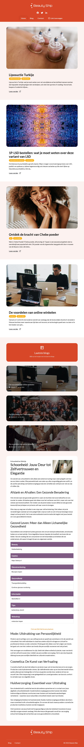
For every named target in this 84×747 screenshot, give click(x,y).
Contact (41, 18)
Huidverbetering (17, 549)
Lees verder (13, 91)
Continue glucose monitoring (21, 587)
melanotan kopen (17, 621)
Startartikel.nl (16, 599)
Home (23, 18)
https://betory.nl (17, 560)
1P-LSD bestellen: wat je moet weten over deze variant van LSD (41, 154)
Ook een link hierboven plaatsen (42, 629)
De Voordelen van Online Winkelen (22, 414)
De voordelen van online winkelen (32, 312)
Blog (31, 18)
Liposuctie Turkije (21, 75)
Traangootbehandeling (19, 583)
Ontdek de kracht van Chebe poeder (34, 234)
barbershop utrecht (18, 610)
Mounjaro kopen (17, 572)
